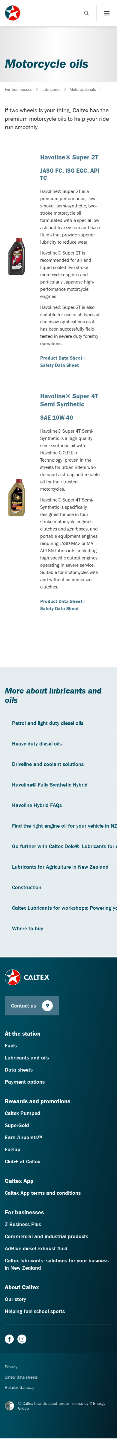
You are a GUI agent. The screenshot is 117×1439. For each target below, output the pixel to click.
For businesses (18, 89)
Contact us (23, 1006)
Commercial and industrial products (46, 1236)
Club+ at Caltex (22, 1162)
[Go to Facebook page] (9, 1339)
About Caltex (22, 1287)
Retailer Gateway (19, 1387)
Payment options (25, 1082)
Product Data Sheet (61, 358)
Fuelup (12, 1149)
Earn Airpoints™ (23, 1137)
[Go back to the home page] (12, 13)
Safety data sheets (21, 1377)
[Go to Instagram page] (21, 1339)
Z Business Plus (23, 1224)
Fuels (11, 1046)
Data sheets (19, 1070)
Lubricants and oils (27, 1058)
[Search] (87, 13)
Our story (15, 1299)
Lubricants (51, 89)
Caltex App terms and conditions (43, 1193)
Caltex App (19, 1180)
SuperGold (17, 1125)
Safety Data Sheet (59, 365)
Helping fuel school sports (35, 1311)
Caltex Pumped (22, 1113)
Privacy (11, 1366)
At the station (22, 1033)
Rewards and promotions (37, 1101)
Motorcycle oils (83, 89)
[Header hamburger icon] (104, 13)
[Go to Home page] (27, 977)
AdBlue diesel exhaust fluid (36, 1248)
